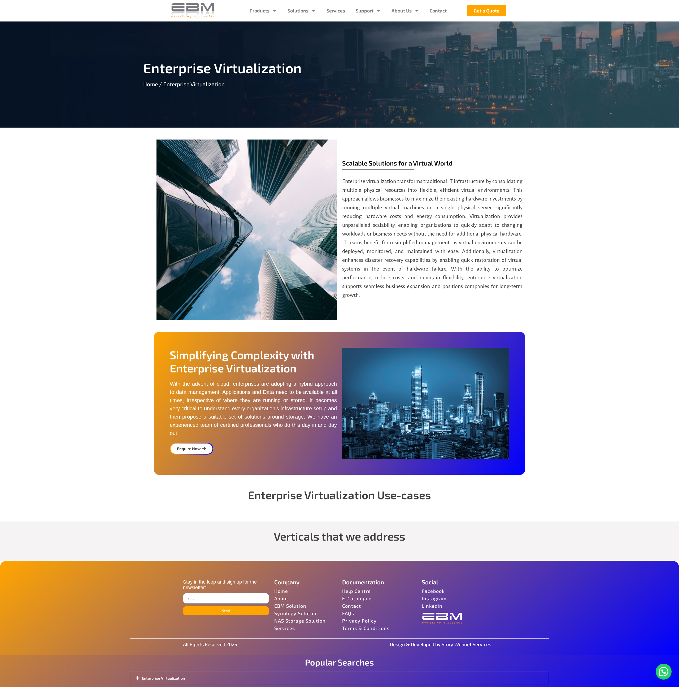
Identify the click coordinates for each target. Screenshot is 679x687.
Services (336, 11)
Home (150, 84)
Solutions (298, 11)
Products (259, 11)
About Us (401, 11)
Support (364, 11)
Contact (438, 11)
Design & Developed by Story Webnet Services (440, 644)
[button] (664, 672)
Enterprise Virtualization (163, 678)
